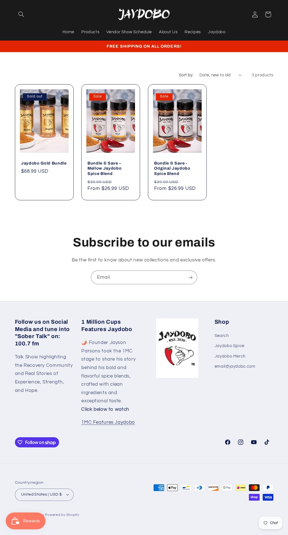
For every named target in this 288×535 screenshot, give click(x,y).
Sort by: (186, 75)
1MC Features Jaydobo (108, 422)
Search (222, 336)
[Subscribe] (190, 277)
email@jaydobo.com (235, 366)
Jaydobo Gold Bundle (44, 163)
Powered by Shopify (62, 514)
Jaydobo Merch (230, 356)
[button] (21, 14)
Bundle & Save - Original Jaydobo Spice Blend (172, 168)
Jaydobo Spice (229, 346)
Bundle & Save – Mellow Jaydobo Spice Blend (104, 168)
